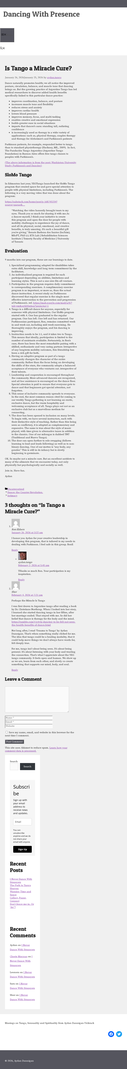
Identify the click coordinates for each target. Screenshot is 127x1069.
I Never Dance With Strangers (21, 961)
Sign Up (22, 849)
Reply (15, 550)
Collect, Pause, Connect (18, 899)
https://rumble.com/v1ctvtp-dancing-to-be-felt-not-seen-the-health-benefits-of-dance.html (44, 623)
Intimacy (12, 495)
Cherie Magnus (18, 956)
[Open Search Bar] (2, 48)
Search (14, 761)
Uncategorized (15, 489)
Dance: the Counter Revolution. (25, 492)
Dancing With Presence (41, 13)
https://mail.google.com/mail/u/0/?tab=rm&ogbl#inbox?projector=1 (42, 304)
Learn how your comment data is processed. (36, 749)
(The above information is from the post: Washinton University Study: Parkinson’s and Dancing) (40, 164)
